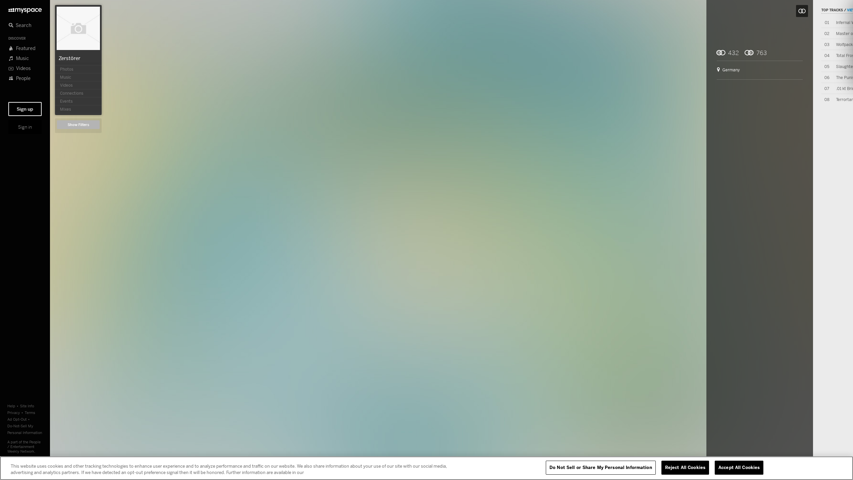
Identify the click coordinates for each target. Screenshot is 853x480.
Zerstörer (69, 58)
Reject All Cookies (685, 467)
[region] (426, 468)
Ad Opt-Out (17, 419)
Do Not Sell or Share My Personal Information (600, 467)
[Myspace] (25, 9)
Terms (30, 412)
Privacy (13, 412)
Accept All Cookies (739, 467)
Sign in (25, 127)
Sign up (25, 109)
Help (11, 405)
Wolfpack (844, 44)
